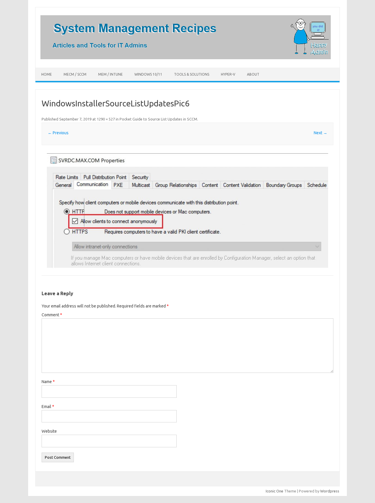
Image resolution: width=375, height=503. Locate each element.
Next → (320, 132)
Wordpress (329, 491)
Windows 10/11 (148, 74)
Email (48, 406)
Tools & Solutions (191, 74)
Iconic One (274, 491)
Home (46, 74)
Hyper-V (228, 74)
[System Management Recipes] (185, 57)
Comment (52, 314)
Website (49, 431)
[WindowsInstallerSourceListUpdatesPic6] (187, 210)
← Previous (58, 132)
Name (48, 381)
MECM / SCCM (75, 74)
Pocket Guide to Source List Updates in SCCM (158, 119)
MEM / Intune (110, 74)
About (253, 74)
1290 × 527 (106, 119)
